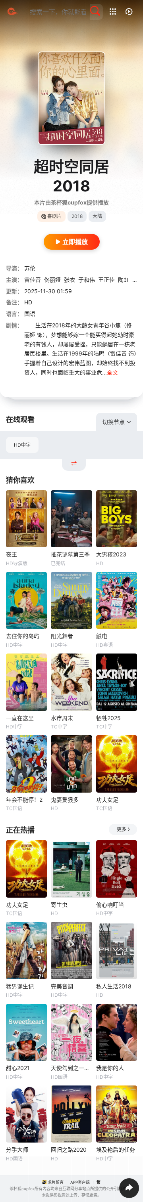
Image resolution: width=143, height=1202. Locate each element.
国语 (29, 313)
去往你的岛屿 (22, 636)
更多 (121, 829)
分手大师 (17, 1149)
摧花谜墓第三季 (70, 554)
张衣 (69, 279)
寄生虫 (59, 904)
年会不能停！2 (24, 799)
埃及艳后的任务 (115, 1149)
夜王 (11, 554)
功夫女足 (107, 799)
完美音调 (62, 986)
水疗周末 (62, 718)
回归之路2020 (69, 1149)
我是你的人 (110, 1067)
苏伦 (29, 268)
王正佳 (106, 279)
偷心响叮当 (110, 904)
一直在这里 (20, 718)
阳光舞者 (62, 636)
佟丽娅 (52, 279)
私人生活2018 (113, 986)
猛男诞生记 (20, 986)
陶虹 (123, 279)
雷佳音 (32, 279)
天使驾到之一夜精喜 (71, 1067)
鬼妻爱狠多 (65, 799)
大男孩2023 (111, 554)
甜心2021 (18, 1067)
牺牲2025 (108, 718)
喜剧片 (54, 216)
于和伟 (86, 279)
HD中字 (22, 445)
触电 (101, 636)
